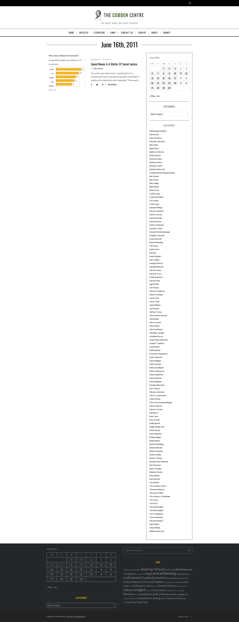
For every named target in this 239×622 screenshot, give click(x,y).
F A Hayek (185, 578)
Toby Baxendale (156, 507)
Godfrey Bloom (156, 277)
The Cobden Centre (157, 486)
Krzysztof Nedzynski (158, 353)
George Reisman (156, 266)
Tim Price (153, 503)
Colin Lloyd (154, 204)
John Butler (154, 319)
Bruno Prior (154, 190)
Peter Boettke (155, 433)
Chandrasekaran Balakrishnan (162, 173)
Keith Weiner (155, 350)
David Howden (155, 218)
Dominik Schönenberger (159, 232)
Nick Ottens (154, 388)
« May (152, 96)
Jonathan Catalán (156, 333)
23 (169, 83)
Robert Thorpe (155, 458)
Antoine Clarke (155, 166)
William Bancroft (156, 531)
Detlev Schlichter (156, 225)
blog (147, 573)
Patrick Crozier (156, 409)
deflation (186, 574)
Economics (95, 60)
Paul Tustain (154, 420)
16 (169, 78)
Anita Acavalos (155, 159)
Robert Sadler (155, 454)
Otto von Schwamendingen (160, 402)
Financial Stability (153, 581)
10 (175, 73)
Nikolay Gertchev (157, 392)
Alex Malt (153, 145)
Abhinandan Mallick (158, 131)
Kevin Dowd (154, 430)
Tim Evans (153, 246)
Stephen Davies (155, 472)
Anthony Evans (155, 162)
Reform (164, 598)
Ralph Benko (154, 440)
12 (186, 73)
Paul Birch (153, 413)
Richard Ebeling (156, 242)
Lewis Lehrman (155, 357)
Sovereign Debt (139, 602)
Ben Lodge (153, 183)
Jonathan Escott (156, 336)
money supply (177, 594)
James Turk (154, 298)
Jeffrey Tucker (155, 312)
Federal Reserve (133, 581)
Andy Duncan (155, 155)
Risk (180, 598)
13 (152, 78)
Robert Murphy (156, 451)
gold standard (145, 586)
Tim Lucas (153, 500)
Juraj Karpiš (154, 346)
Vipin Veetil (154, 524)
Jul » (158, 96)
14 (158, 78)
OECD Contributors (158, 395)
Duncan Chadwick (157, 291)
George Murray (156, 263)
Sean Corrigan (155, 468)
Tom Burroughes (156, 510)
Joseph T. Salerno (156, 343)
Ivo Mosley (154, 287)
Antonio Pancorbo (157, 169)
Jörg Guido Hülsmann (158, 340)
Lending (181, 590)
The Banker (154, 482)
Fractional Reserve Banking (173, 582)
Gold (136, 585)
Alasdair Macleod (157, 141)
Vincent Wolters (156, 520)
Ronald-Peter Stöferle (158, 461)
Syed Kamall (154, 479)
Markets (128, 594)
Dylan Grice (154, 249)
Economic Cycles (139, 578)
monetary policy (150, 594)
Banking (181, 569)
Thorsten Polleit (156, 493)
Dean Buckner (155, 221)
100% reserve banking (132, 570)
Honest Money (167, 585)
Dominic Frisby (155, 228)
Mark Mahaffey (156, 374)
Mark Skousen (155, 378)
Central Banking (163, 573)
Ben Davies (154, 176)
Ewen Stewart (155, 256)
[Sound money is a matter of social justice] (67, 73)
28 (158, 87)
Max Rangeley (155, 381)
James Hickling (155, 294)
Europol (152, 253)
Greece (155, 586)
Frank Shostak (155, 239)
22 (164, 83)
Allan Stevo (154, 148)
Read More (112, 85)
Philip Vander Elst (156, 427)
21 (158, 83)
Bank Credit (170, 569)
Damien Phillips (156, 207)
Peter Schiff (134, 599)
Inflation (128, 590)
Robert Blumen (155, 447)
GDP (130, 586)
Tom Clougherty (156, 514)
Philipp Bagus (155, 437)
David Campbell (156, 211)
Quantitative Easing (149, 598)
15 (163, 78)
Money (165, 594)
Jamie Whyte (154, 305)
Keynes (148, 590)
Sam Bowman (155, 465)
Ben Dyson (154, 179)
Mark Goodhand (156, 367)
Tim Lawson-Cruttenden (159, 496)
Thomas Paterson (156, 489)
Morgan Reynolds (157, 385)
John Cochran (155, 322)
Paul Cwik (153, 416)
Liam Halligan (155, 360)
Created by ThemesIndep (75, 617)
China (179, 573)
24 (175, 83)
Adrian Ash (154, 134)
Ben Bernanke (139, 574)
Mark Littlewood (156, 371)
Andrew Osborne (156, 152)
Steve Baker (154, 475)
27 (152, 87)
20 (152, 83)
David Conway (155, 214)
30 (169, 87)
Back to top (183, 617)
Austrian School (152, 569)
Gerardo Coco (155, 273)
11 (180, 73)
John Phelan (98, 68)
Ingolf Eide (154, 284)
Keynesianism (158, 590)
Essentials (172, 578)
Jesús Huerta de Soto (158, 315)
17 (175, 78)
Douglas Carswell (156, 235)
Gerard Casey (155, 270)
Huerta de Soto (181, 586)
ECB (125, 578)
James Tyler (154, 301)
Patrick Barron (155, 406)
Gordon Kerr (154, 280)
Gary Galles (154, 259)
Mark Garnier (155, 364)
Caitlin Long (154, 193)
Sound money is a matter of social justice (114, 64)
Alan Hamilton (155, 138)
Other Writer (155, 399)
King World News (172, 590)
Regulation (172, 598)
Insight (139, 589)
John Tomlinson (156, 329)
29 (164, 87)
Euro (179, 578)
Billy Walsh (154, 186)
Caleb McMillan (156, 197)
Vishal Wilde (154, 527)
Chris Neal (153, 200)
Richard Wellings (156, 444)
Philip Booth (154, 423)
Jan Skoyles (154, 308)
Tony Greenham (156, 517)
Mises (136, 595)
